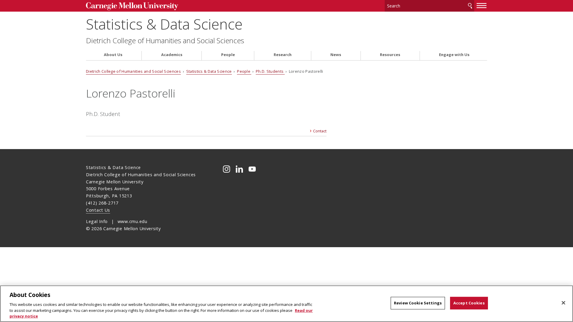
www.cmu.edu (132, 221)
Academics (171, 54)
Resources (390, 54)
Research (283, 54)
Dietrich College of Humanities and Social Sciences (165, 40)
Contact (319, 131)
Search (470, 6)
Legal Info (97, 221)
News (335, 54)
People (228, 54)
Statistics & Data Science (164, 24)
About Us (113, 54)
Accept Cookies (469, 303)
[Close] (563, 302)
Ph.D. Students (270, 71)
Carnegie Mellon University (132, 6)
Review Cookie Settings (418, 303)
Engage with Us (454, 54)
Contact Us (98, 210)
